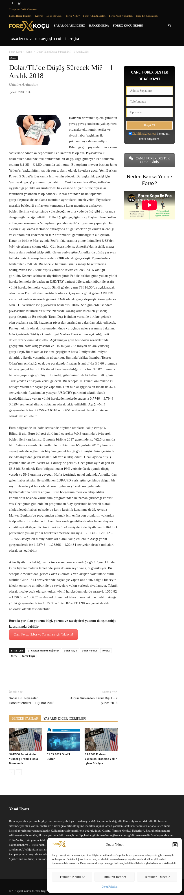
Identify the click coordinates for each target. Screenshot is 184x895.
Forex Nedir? (73, 15)
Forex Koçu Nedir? (128, 25)
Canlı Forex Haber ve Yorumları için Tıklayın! (43, 634)
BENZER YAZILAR (25, 718)
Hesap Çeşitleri (48, 39)
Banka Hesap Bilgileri (20, 15)
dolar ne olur (89, 650)
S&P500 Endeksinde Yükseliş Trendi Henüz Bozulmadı (24, 759)
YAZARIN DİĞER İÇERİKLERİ (65, 718)
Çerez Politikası (110, 886)
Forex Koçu (15, 51)
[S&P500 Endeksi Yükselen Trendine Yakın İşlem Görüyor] (101, 739)
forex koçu (28, 656)
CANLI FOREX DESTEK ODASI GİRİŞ (152, 160)
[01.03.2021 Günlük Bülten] (63, 739)
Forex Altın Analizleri (94, 15)
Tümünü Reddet (114, 877)
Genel (29, 51)
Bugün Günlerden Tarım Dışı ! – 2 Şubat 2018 (94, 700)
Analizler (19, 39)
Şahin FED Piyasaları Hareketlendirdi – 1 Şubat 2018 (31, 700)
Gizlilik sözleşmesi (144, 133)
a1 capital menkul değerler (43, 650)
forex (14, 656)
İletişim (72, 39)
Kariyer (39, 15)
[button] (175, 844)
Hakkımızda (99, 25)
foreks (106, 650)
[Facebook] (12, 3)
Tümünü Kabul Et (72, 877)
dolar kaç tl (70, 650)
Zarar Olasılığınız (69, 25)
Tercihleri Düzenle (157, 877)
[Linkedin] (19, 3)
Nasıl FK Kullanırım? (147, 15)
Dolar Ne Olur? (54, 15)
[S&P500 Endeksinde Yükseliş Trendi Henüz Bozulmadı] (25, 739)
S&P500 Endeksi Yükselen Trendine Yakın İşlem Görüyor (101, 759)
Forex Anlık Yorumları (121, 15)
